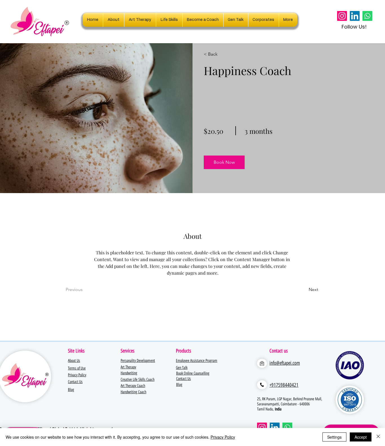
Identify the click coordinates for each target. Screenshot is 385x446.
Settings (334, 437)
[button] (263, 20)
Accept (361, 437)
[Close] (378, 436)
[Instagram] (342, 16)
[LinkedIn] (355, 16)
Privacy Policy (223, 437)
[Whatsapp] (367, 16)
